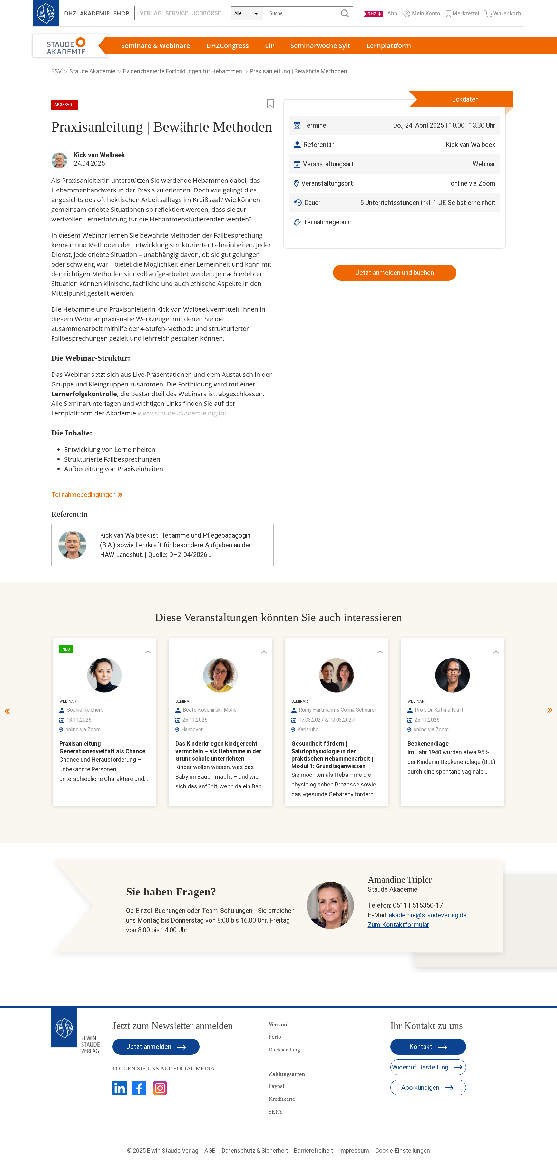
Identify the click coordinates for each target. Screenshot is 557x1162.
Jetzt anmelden (149, 1046)
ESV (56, 71)
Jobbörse (206, 13)
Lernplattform (388, 45)
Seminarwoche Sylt (320, 45)
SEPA (275, 1111)
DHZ (70, 13)
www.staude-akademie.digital (182, 413)
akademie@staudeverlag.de (428, 915)
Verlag (150, 13)
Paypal (276, 1086)
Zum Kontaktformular (398, 925)
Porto (275, 1036)
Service (176, 13)
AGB (210, 1150)
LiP (269, 45)
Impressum (354, 1150)
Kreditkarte (282, 1099)
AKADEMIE (95, 13)
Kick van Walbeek (470, 145)
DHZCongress (227, 45)
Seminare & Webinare (155, 45)
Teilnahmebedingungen (83, 495)
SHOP (121, 13)
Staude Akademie (92, 71)
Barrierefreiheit (313, 1150)
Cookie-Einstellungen (402, 1150)
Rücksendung (284, 1049)
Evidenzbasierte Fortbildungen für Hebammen (182, 71)
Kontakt (421, 1046)
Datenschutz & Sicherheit (255, 1150)
